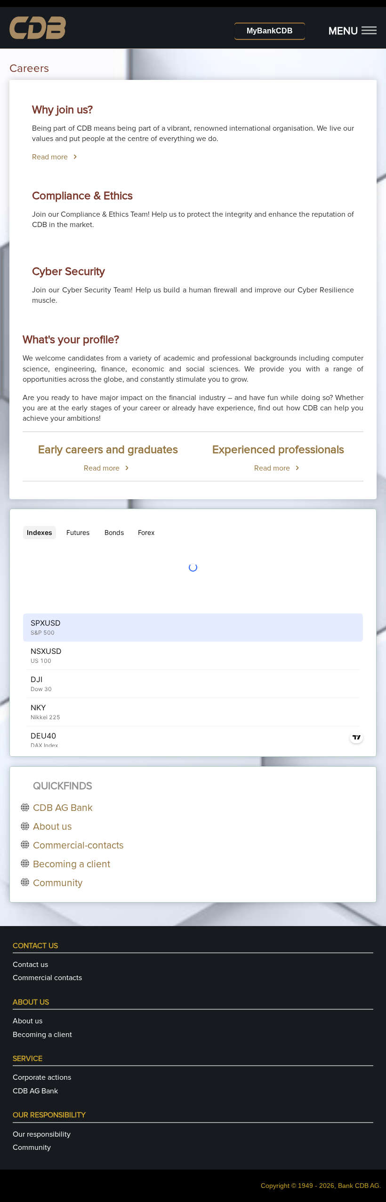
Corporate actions (42, 1077)
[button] (353, 31)
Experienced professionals (278, 449)
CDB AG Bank (35, 1091)
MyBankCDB (270, 31)
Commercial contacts (47, 977)
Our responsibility (42, 1134)
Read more (51, 157)
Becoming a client (42, 1034)
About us (27, 1021)
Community (32, 1147)
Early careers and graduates (108, 449)
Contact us (30, 964)
